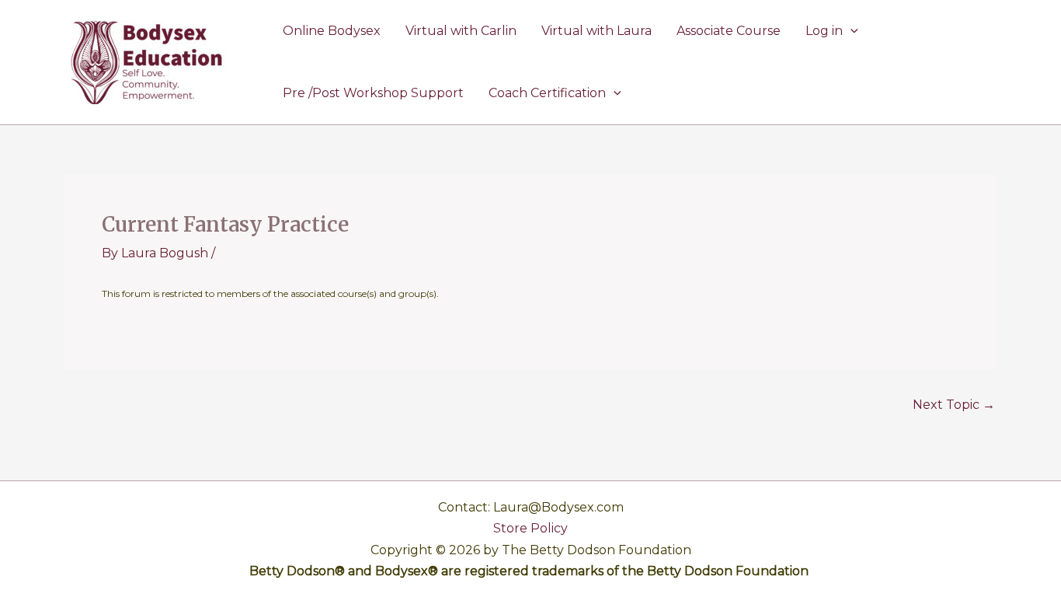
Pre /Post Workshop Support (373, 93)
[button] (850, 31)
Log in (824, 30)
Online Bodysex (332, 30)
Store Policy (530, 528)
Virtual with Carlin (461, 30)
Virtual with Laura (596, 30)
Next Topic (954, 405)
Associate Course (729, 30)
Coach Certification (547, 93)
